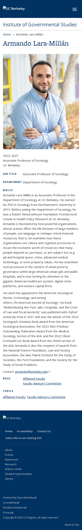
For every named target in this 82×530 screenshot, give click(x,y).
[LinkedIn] (22, 425)
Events (9, 454)
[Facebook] (6, 425)
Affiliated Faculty (34, 379)
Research (11, 464)
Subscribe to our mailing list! (23, 438)
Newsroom (11, 459)
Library (9, 478)
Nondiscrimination (14, 507)
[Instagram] (37, 425)
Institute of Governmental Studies (40, 24)
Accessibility (25, 431)
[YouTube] (29, 425)
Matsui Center (13, 469)
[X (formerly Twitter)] (14, 425)
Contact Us (44, 431)
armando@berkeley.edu (32, 372)
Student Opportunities (18, 474)
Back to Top (72, 524)
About (8, 450)
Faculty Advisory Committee (42, 383)
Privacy (8, 512)
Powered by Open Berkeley (19, 497)
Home (7, 34)
